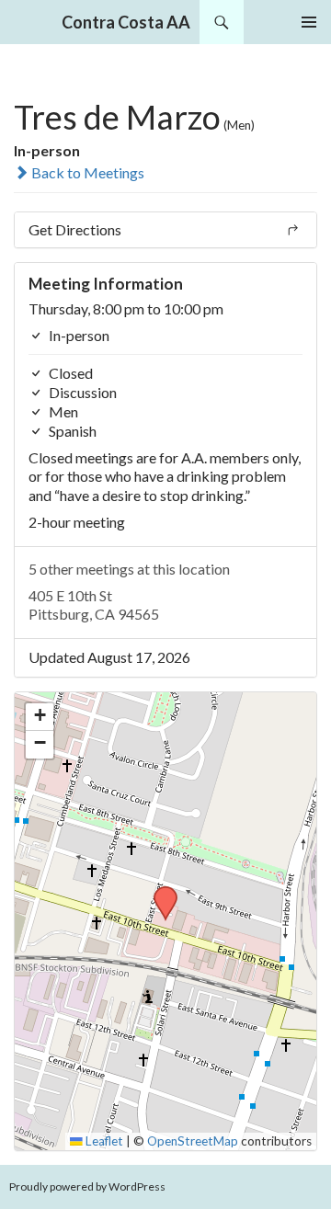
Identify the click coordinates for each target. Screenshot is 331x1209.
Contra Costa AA (126, 22)
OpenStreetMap (192, 1141)
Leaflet (103, 1141)
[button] (159, 891)
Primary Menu (309, 22)
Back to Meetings (86, 172)
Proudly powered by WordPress (87, 1186)
